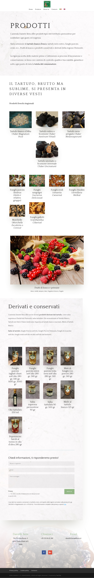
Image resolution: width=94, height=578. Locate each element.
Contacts (54, 9)
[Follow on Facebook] (44, 552)
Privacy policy (13, 570)
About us (46, 9)
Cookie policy (24, 570)
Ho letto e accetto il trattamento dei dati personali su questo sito (23, 495)
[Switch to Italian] (60, 10)
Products (38, 9)
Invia (69, 491)
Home (31, 9)
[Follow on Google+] (50, 552)
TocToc (58, 575)
